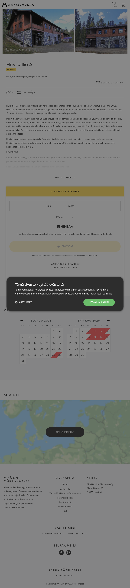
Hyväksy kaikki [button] (99, 302)
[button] (23, 302)
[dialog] (65, 294)
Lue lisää (107, 293)
